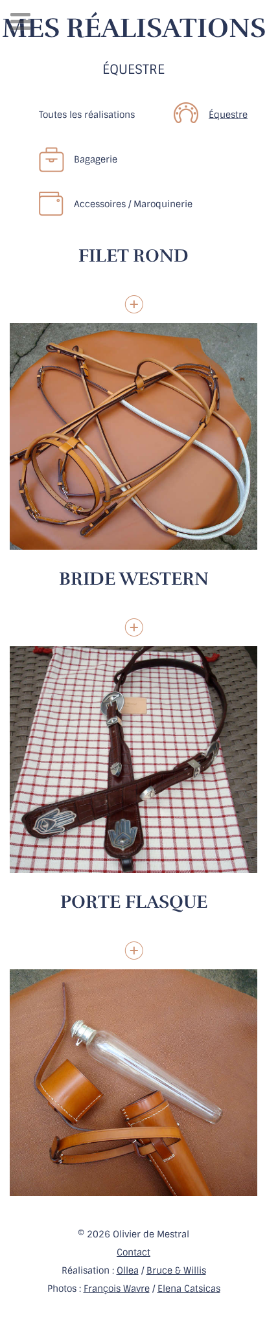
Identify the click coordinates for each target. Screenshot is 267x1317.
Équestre (228, 114)
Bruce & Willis (176, 1270)
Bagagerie (95, 159)
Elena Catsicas (188, 1288)
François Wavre (117, 1288)
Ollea (128, 1270)
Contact (133, 1252)
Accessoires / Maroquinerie (133, 204)
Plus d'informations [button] (133, 304)
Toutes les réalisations (87, 114)
